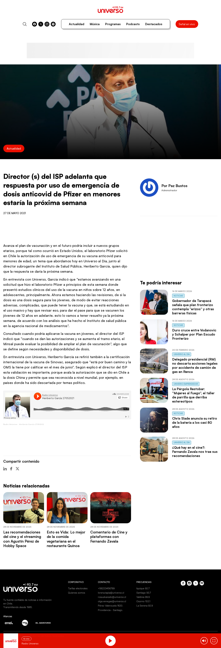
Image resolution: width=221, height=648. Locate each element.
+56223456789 (106, 588)
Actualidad (76, 24)
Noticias (178, 296)
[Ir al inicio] (110, 9)
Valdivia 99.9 (143, 596)
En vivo (26, 639)
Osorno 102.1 (143, 601)
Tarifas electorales (78, 588)
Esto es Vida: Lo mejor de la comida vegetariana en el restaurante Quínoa (66, 539)
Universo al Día (182, 354)
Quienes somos (76, 592)
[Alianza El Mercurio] (43, 623)
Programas (113, 24)
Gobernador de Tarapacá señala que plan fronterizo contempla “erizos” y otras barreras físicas (193, 307)
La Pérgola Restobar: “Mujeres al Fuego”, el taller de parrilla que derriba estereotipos (193, 395)
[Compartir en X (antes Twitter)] (17, 468)
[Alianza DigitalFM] (25, 623)
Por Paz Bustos (174, 185)
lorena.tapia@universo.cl (111, 592)
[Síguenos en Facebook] (34, 24)
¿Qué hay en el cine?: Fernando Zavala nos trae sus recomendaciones (195, 451)
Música (95, 24)
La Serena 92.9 (144, 605)
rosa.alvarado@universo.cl (112, 596)
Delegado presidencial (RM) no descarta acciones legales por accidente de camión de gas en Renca (195, 365)
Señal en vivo (187, 24)
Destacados (153, 24)
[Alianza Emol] (8, 622)
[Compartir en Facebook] (11, 468)
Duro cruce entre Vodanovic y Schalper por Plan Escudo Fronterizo (194, 334)
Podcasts (133, 24)
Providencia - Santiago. (110, 610)
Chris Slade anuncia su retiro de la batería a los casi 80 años (194, 422)
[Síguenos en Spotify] (53, 24)
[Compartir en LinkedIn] (5, 468)
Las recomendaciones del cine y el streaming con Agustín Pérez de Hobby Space (22, 539)
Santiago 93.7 (143, 592)
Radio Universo (10, 424)
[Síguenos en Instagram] (47, 24)
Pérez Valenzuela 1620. (110, 605)
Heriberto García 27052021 (31, 424)
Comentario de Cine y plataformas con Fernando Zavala (108, 536)
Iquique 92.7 (143, 588)
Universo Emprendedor (186, 384)
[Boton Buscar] (25, 24)
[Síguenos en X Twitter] (40, 24)
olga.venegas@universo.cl (112, 601)
